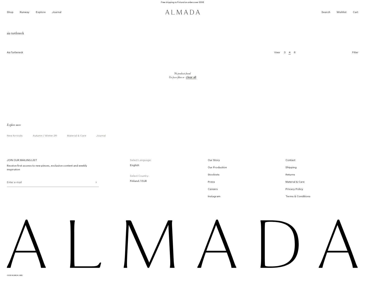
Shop (10, 12)
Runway (24, 12)
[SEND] (96, 182)
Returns (290, 174)
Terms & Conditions (298, 196)
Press (211, 181)
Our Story (214, 160)
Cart (355, 12)
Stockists (213, 174)
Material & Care (76, 135)
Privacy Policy (294, 189)
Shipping (291, 167)
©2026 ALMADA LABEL (15, 275)
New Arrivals (15, 135)
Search (326, 12)
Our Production (217, 167)
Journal (56, 12)
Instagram (214, 196)
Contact (290, 160)
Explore (41, 12)
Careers (213, 189)
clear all (191, 77)
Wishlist (341, 12)
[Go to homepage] (183, 12)
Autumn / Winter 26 (45, 135)
